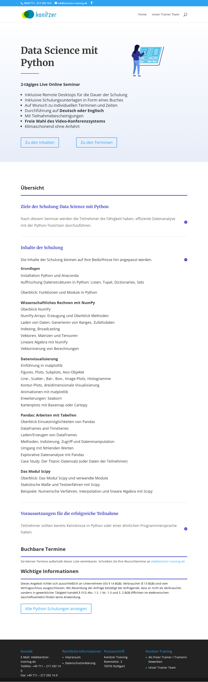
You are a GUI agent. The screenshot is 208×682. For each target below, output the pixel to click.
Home (142, 14)
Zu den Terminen (97, 142)
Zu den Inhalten (39, 142)
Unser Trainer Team (165, 14)
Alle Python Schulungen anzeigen (56, 608)
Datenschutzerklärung (80, 663)
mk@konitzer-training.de (168, 561)
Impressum (73, 657)
